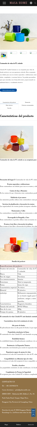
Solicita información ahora (8, 90)
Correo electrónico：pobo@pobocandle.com (16, 390)
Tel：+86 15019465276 (10, 386)
